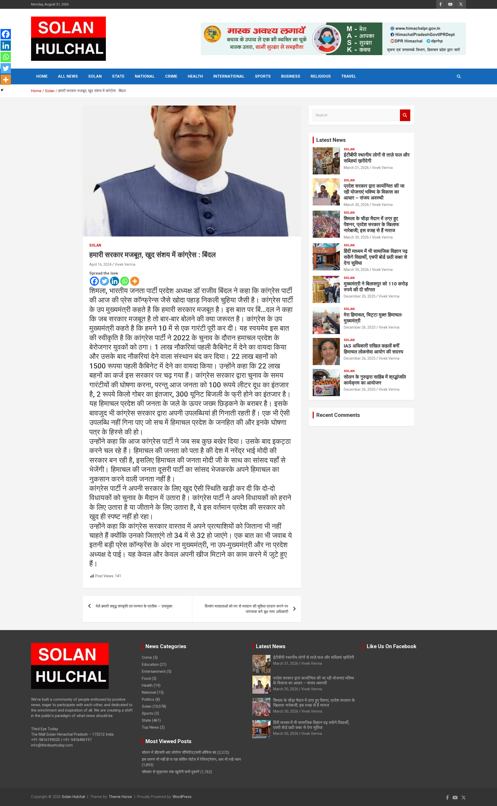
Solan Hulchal (73, 796)
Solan (95, 76)
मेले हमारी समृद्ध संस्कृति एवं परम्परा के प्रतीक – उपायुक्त (134, 606)
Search (405, 115)
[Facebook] (94, 281)
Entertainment (154, 671)
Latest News (331, 140)
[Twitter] (104, 281)
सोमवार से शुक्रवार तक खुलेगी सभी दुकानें (170, 772)
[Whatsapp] (124, 281)
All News (68, 76)
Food (146, 678)
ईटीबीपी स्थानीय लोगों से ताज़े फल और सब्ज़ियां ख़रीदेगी (377, 158)
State (118, 76)
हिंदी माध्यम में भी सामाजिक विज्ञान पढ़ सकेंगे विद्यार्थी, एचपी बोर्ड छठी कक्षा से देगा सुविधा (375, 257)
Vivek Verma (125, 264)
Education (150, 664)
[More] (134, 281)
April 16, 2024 (100, 264)
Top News (150, 727)
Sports (263, 76)
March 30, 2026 (356, 205)
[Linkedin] (114, 281)
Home (42, 76)
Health (195, 76)
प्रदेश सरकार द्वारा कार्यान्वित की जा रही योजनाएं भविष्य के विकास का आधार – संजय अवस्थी (374, 192)
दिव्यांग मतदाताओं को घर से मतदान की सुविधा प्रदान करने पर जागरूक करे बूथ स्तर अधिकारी (246, 609)
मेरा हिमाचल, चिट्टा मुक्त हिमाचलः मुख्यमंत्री (373, 318)
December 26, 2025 (360, 296)
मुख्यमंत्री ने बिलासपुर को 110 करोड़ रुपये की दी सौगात (376, 287)
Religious (321, 76)
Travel (348, 76)
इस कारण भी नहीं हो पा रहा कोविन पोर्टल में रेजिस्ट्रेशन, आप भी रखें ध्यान (191, 759)
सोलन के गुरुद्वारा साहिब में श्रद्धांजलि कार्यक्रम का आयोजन (375, 380)
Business (290, 76)
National (145, 76)
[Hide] (2, 90)
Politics (148, 699)
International (229, 76)
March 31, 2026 (356, 168)
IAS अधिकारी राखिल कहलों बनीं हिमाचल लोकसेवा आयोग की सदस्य (373, 349)
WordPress (182, 796)
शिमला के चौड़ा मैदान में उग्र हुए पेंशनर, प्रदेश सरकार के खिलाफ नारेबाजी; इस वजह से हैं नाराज (371, 224)
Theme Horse (120, 796)
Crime (171, 76)
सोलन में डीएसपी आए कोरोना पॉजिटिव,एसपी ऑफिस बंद (179, 752)
